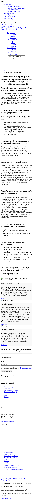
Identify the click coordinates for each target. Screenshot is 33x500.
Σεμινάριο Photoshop (14, 6)
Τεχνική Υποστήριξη (10, 16)
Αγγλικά (10, 15)
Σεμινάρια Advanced (14, 11)
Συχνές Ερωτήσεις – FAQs (12, 465)
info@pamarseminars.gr (8, 26)
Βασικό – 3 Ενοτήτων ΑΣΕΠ (16, 8)
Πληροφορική (8, 4)
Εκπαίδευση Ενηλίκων (11, 390)
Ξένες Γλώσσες (9, 13)
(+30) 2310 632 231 (6, 24)
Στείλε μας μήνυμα (6, 498)
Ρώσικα (6, 395)
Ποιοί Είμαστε (12, 20)
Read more (4, 299)
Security (6, 397)
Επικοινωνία (8, 18)
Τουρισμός (7, 388)
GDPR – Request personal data (13, 469)
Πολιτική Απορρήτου (26, 368)
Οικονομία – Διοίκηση (10, 392)
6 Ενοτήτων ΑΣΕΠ (13, 10)
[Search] (13, 58)
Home (6, 71)
